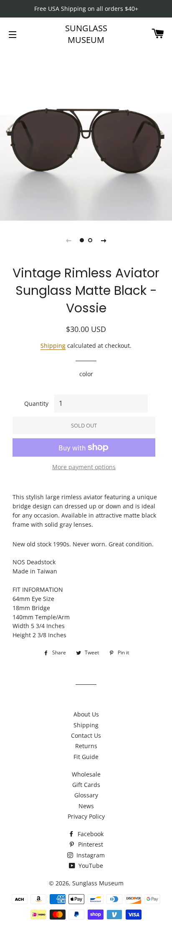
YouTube (90, 866)
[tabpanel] (86, 135)
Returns (86, 746)
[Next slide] (103, 240)
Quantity (36, 403)
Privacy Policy (86, 816)
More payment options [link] (84, 467)
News (86, 806)
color (86, 374)
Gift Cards (86, 785)
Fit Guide (86, 757)
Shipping (53, 345)
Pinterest (89, 844)
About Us (86, 714)
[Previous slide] (68, 240)
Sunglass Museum (86, 34)
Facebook (90, 834)
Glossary (86, 795)
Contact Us (86, 735)
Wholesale (86, 774)
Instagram (90, 855)
